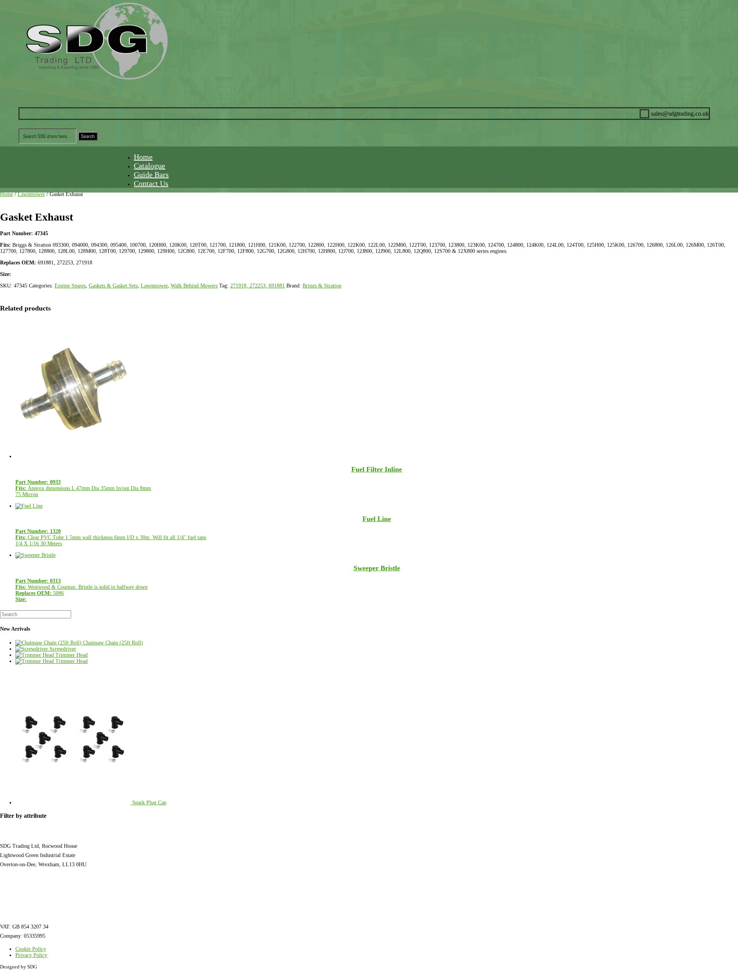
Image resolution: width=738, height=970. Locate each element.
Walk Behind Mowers (194, 286)
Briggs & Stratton (322, 286)
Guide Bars (151, 174)
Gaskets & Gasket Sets (113, 286)
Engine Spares (70, 286)
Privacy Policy (31, 955)
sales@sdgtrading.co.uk (25, 896)
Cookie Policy (30, 949)
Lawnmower (31, 194)
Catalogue (149, 165)
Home (143, 157)
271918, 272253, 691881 (257, 286)
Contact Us (151, 183)
